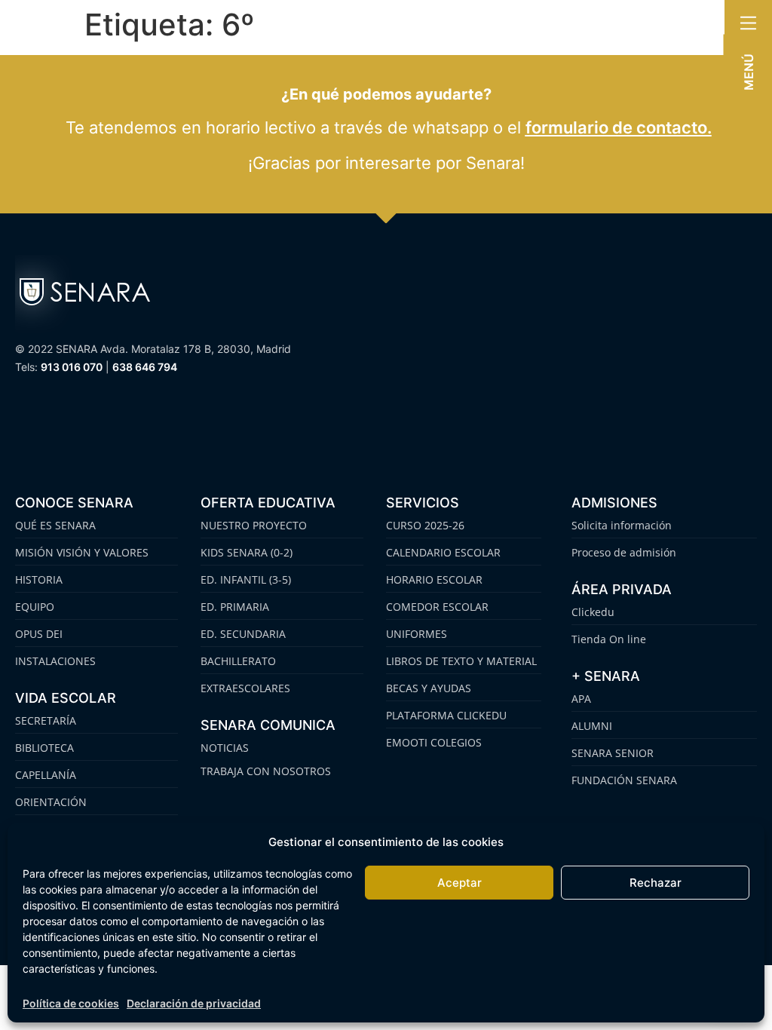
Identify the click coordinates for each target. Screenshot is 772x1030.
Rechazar (656, 882)
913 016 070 (72, 366)
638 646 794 (144, 366)
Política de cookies (71, 1003)
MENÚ (748, 72)
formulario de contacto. (618, 127)
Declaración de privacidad (194, 1003)
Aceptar (459, 882)
